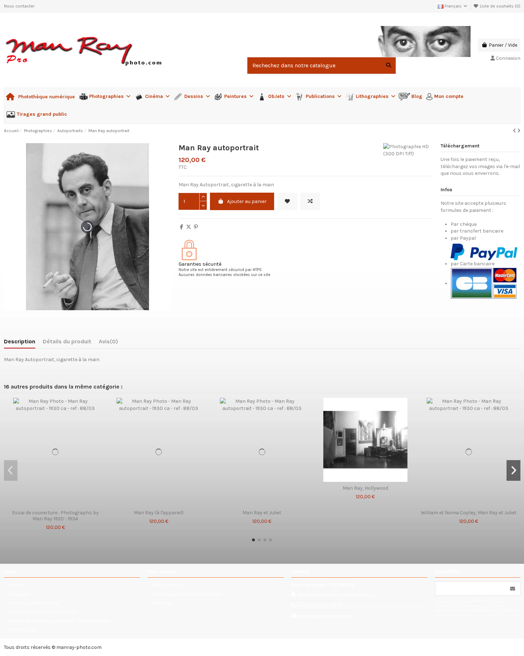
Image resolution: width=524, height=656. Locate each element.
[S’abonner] (512, 588)
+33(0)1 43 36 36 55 (320, 606)
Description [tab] (19, 341)
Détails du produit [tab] (67, 341)
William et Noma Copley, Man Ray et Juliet (469, 513)
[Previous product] (515, 131)
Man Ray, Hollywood (365, 488)
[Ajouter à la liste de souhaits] (287, 201)
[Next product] (518, 131)
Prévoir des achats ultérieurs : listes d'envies (59, 621)
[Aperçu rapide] (65, 504)
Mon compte (166, 585)
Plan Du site (22, 630)
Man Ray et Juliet (261, 513)
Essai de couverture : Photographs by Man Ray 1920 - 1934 (55, 516)
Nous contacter (19, 6)
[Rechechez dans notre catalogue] (388, 65)
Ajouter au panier (247, 201)
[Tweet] (188, 227)
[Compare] (55, 504)
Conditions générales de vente (43, 612)
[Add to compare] (310, 201)
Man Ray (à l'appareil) (159, 513)
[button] (253, 539)
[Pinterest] (196, 227)
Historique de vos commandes (186, 594)
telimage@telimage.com (325, 616)
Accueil (16, 585)
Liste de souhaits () (499, 6)
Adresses (162, 603)
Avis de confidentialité (33, 603)
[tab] (108, 343)
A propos (18, 594)
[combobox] (321, 65)
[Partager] (181, 227)
